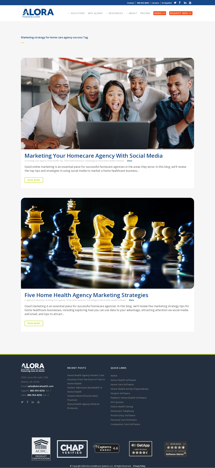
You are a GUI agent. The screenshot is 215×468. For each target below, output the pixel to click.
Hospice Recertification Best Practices (82, 397)
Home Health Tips (55, 160)
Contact (130, 2)
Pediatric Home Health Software (128, 397)
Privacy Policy (139, 466)
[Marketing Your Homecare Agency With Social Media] (107, 103)
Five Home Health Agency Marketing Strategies (86, 295)
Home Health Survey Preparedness (129, 388)
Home (114, 375)
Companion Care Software (125, 424)
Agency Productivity (35, 300)
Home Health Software (123, 380)
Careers (155, 2)
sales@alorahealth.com (41, 386)
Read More (34, 180)
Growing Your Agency (36, 160)
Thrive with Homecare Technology (79, 160)
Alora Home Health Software (111, 160)
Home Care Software (122, 384)
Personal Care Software (124, 419)
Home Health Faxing (122, 406)
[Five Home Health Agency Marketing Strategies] (107, 243)
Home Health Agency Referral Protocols (83, 406)
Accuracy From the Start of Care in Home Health (86, 381)
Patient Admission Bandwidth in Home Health (84, 389)
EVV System (117, 402)
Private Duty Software (123, 415)
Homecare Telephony (122, 410)
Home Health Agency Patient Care (85, 375)
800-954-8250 (37, 390)
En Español (167, 2)
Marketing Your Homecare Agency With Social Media (94, 155)
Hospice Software (120, 393)
